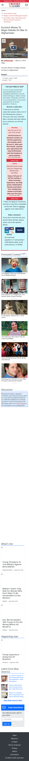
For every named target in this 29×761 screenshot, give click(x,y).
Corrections (14, 754)
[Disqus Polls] (14, 429)
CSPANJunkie (8, 60)
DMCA (14, 751)
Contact (14, 742)
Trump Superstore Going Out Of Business (10, 656)
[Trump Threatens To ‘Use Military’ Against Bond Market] (12, 553)
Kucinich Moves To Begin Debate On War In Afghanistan (14, 30)
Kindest (9, 234)
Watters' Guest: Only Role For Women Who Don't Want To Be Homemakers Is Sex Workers (12, 593)
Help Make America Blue (13, 700)
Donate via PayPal (19, 230)
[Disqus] (14, 471)
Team (14, 735)
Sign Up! (7, 724)
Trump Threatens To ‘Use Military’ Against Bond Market (11, 564)
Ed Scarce (5, 662)
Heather (4, 601)
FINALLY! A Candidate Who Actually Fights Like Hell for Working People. (16, 694)
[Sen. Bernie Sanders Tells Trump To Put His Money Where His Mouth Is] (12, 611)
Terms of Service (21, 403)
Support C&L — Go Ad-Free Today (14, 1)
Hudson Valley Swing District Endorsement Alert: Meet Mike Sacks (16, 687)
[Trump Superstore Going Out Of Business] (12, 645)
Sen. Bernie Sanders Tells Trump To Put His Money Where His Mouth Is (12, 623)
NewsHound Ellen (7, 570)
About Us (14, 738)
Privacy (14, 748)
